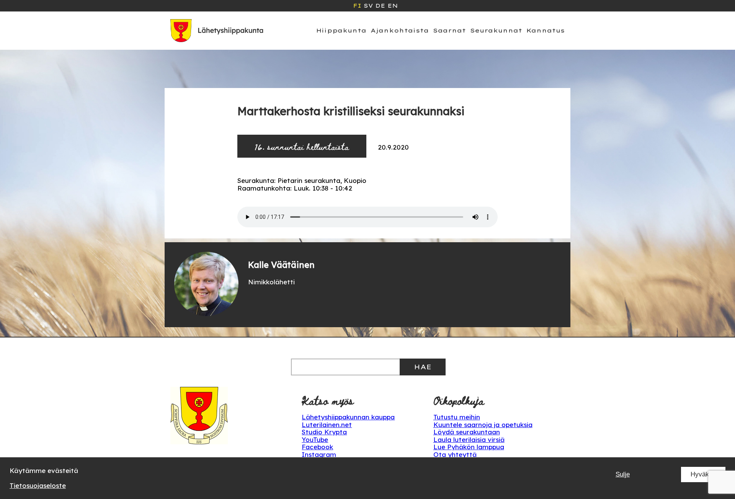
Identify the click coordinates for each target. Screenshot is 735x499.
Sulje (623, 474)
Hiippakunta (341, 30)
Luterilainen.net (327, 425)
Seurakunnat (496, 30)
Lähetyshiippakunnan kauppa (348, 417)
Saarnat (449, 30)
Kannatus (545, 30)
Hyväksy (703, 474)
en (392, 5)
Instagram (319, 454)
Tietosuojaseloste (38, 485)
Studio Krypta (324, 432)
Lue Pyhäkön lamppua (468, 447)
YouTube (315, 439)
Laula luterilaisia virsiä (469, 439)
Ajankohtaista (400, 30)
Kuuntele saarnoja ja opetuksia (482, 425)
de (380, 5)
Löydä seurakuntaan (466, 432)
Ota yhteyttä (455, 454)
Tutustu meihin (456, 417)
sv (368, 5)
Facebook (317, 447)
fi (357, 5)
